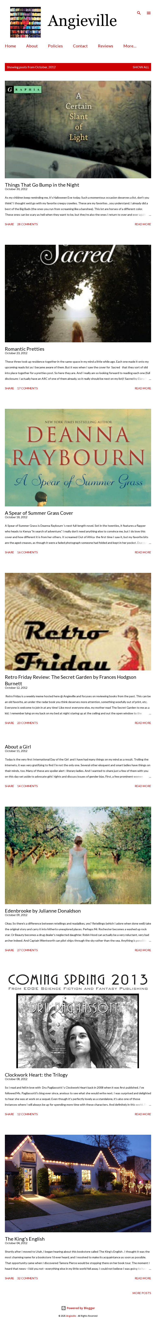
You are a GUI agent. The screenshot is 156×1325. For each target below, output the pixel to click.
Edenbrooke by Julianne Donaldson (43, 911)
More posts (142, 1293)
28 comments (27, 224)
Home (10, 45)
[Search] (138, 7)
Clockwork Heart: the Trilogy (36, 1075)
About (32, 45)
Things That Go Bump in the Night (42, 185)
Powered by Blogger (80, 1308)
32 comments (27, 1278)
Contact (80, 45)
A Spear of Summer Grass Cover (39, 513)
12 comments (27, 1114)
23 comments (27, 723)
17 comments (27, 388)
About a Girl (18, 747)
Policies (55, 45)
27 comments (27, 950)
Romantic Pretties (24, 349)
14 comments (27, 786)
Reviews (105, 45)
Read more (143, 224)
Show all (141, 67)
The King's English (25, 1239)
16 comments (27, 552)
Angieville (71, 1316)
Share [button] (9, 224)
